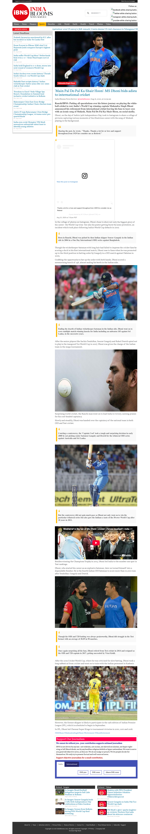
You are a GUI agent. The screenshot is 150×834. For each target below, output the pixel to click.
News (24, 24)
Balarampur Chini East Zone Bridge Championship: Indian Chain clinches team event (32, 104)
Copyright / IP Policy (87, 829)
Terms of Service (69, 825)
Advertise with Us (44, 825)
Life (59, 24)
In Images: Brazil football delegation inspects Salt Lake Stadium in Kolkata (77, 792)
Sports (42, 24)
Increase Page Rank (75, 831)
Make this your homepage (128, 1)
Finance (33, 24)
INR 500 (83, 772)
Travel (91, 24)
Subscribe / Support (120, 825)
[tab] (60, 764)
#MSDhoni (59, 733)
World (67, 24)
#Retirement (89, 733)
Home (16, 24)
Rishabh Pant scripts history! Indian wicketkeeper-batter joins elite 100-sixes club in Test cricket (31, 83)
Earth (75, 24)
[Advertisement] (32, 229)
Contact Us (80, 825)
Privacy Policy (56, 825)
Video (108, 24)
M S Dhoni (84, 214)
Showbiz (51, 24)
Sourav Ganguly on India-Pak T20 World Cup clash (121, 803)
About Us (27, 825)
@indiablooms (84, 99)
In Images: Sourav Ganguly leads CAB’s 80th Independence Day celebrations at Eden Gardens (79, 802)
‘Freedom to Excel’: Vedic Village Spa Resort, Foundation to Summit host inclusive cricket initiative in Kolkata (29, 94)
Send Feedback (90, 825)
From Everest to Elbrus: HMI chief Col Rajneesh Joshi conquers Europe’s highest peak (32, 47)
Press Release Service (104, 825)
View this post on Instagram (67, 182)
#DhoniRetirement (102, 733)
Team (34, 825)
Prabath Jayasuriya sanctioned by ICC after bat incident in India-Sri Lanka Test (32, 38)
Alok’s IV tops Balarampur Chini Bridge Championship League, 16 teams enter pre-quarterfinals (32, 114)
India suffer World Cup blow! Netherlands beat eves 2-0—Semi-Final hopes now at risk (32, 57)
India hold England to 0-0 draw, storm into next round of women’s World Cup (32, 66)
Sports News (21, 29)
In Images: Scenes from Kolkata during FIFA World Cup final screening (78, 811)
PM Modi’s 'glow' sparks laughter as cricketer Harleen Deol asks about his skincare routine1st (121, 812)
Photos (100, 24)
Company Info (100, 829)
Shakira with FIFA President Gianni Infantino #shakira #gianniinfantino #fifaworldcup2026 (119, 793)
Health (83, 24)
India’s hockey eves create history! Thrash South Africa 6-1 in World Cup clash (32, 74)
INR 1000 (96, 772)
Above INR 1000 (112, 772)
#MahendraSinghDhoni (73, 733)
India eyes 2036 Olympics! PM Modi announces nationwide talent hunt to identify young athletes (30, 124)
